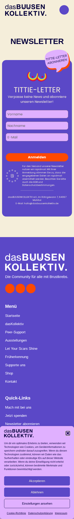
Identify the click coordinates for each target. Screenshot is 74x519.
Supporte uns (15, 365)
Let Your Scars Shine (21, 349)
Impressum (61, 513)
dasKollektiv (14, 324)
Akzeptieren (37, 481)
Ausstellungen (16, 340)
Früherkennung (16, 357)
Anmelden (37, 157)
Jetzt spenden (16, 416)
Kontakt (11, 381)
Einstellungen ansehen (37, 503)
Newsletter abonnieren (22, 424)
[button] (68, 433)
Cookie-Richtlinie (16, 513)
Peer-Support (15, 332)
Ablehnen (37, 492)
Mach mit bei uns (18, 407)
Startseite (12, 316)
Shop (9, 373)
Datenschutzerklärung (40, 513)
